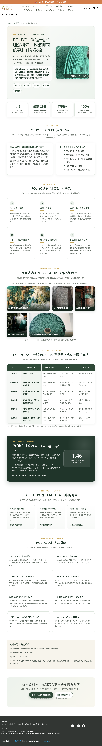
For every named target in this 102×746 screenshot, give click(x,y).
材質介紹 (17, 85)
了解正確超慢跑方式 (77, 525)
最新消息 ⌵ (37, 6)
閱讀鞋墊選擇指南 (46, 525)
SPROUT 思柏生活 (13, 23)
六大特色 (27, 85)
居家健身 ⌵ (60, 6)
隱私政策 (28, 724)
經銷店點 (61, 10)
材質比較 (46, 85)
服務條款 (36, 724)
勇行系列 (39, 10)
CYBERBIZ (46, 741)
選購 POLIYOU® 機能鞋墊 (41, 695)
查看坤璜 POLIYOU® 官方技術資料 (23, 475)
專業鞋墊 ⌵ (48, 6)
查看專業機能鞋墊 (16, 525)
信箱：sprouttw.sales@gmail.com (12, 733)
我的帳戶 (12, 724)
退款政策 (20, 724)
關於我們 (4, 724)
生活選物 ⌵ (28, 10)
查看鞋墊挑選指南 (63, 695)
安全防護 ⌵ (72, 6)
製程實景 (36, 85)
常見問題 (17, 91)
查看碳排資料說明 (40, 475)
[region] (51, 394)
